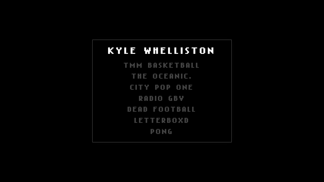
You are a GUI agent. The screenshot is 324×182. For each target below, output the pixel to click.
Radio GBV (162, 97)
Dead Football (162, 108)
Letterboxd (162, 119)
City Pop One (162, 86)
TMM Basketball (162, 64)
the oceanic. (162, 75)
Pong (162, 130)
